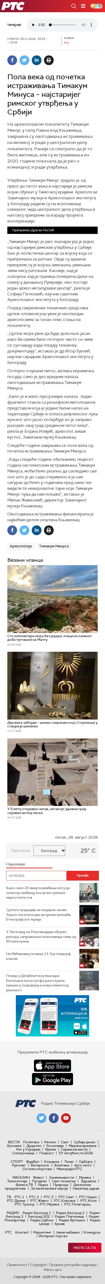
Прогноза (20, 850)
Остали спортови (37, 1169)
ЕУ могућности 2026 (76, 1153)
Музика (85, 1177)
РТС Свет (66, 1197)
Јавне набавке (67, 1232)
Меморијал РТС (69, 1169)
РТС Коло (88, 1200)
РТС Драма (16, 1200)
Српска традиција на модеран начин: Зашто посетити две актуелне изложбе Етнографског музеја (38, 915)
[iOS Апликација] (52, 1015)
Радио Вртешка (72, 1220)
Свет (65, 1142)
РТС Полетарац (77, 1204)
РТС (8, 1232)
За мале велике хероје (49, 1188)
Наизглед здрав (86, 1188)
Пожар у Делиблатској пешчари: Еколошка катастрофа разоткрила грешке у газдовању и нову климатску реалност (37, 982)
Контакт (22, 1232)
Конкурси (92, 1232)
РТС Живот (39, 1200)
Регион (50, 1142)
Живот (38, 1177)
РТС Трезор (25, 1204)
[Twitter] (24, 60)
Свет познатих (64, 1181)
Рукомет (19, 1165)
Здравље (88, 1181)
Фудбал (32, 1161)
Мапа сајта (85, 1247)
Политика (31, 1142)
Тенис (69, 1161)
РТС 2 (34, 1197)
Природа (60, 1185)
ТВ (9, 1197)
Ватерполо (40, 1165)
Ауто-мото (83, 1165)
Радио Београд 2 (70, 1213)
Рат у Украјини (28, 1149)
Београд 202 (39, 1216)
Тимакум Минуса (54, 546)
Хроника (14, 1146)
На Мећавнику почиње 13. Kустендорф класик (38, 956)
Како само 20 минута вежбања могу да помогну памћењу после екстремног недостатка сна (38, 893)
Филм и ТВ (24, 1185)
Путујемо (39, 1181)
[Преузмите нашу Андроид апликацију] (52, 1079)
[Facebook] (12, 60)
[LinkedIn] (37, 60)
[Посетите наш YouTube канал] (66, 1118)
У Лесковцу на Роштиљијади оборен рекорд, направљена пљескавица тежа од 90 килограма (41, 936)
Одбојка (86, 1161)
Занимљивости (61, 1177)
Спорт (17, 1161)
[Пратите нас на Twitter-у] (41, 1118)
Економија (55, 1146)
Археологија (21, 546)
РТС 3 (48, 1197)
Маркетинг (42, 1232)
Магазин (21, 1177)
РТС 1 (19, 1197)
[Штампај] (49, 60)
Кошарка (51, 1161)
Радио (13, 1213)
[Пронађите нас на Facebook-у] (54, 1118)
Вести (14, 1142)
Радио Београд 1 (36, 1213)
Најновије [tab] (15, 864)
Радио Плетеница (69, 1216)
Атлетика (61, 1165)
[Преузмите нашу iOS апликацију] (52, 1066)
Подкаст (46, 1153)
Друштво (34, 1146)
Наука (43, 1185)
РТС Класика (64, 1200)
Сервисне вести (74, 1149)
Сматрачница (23, 1153)
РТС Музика (49, 1204)
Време (50, 1149)
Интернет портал (53, 1236)
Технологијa (17, 1181)
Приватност (17, 1265)
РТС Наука (88, 1197)
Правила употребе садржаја (72, 1265)
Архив (59, 1224)
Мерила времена (82, 1146)
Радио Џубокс (42, 1220)
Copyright (38, 1265)
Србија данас (85, 1142)
